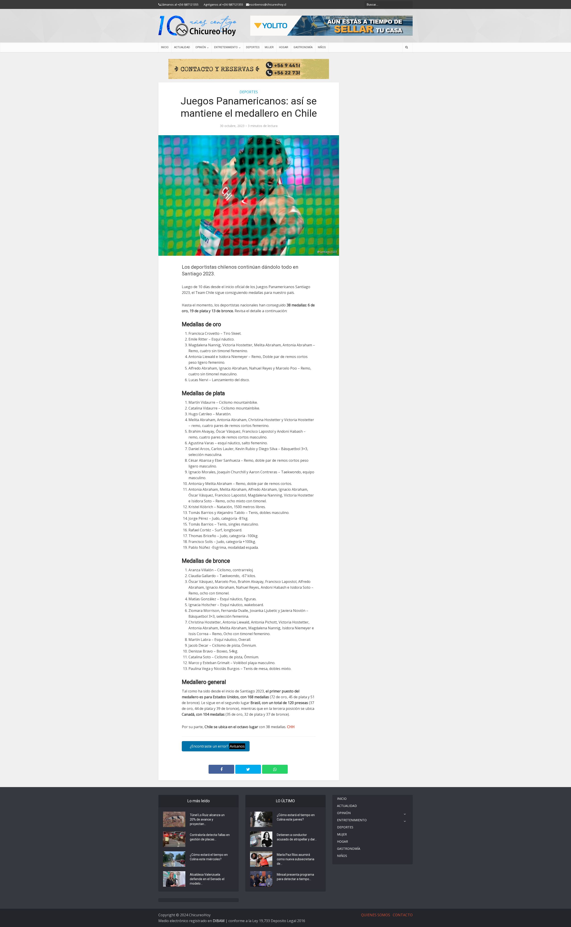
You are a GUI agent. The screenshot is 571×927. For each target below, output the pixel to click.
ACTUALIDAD (182, 47)
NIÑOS (322, 47)
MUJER (269, 47)
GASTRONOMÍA (303, 47)
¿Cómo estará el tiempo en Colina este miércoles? (209, 857)
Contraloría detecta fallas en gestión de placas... (210, 837)
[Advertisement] (379, 92)
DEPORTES (252, 47)
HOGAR (283, 47)
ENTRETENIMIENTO (226, 47)
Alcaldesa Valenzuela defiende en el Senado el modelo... (207, 879)
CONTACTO (403, 914)
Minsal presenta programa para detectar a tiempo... (295, 877)
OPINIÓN (200, 47)
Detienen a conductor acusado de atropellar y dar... (297, 837)
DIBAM (219, 920)
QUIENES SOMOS (375, 914)
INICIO (165, 47)
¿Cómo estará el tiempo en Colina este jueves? (296, 817)
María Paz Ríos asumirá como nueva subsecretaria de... (295, 859)
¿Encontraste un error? (217, 746)
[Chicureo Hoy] (197, 26)
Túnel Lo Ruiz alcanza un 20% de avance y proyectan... (207, 819)
